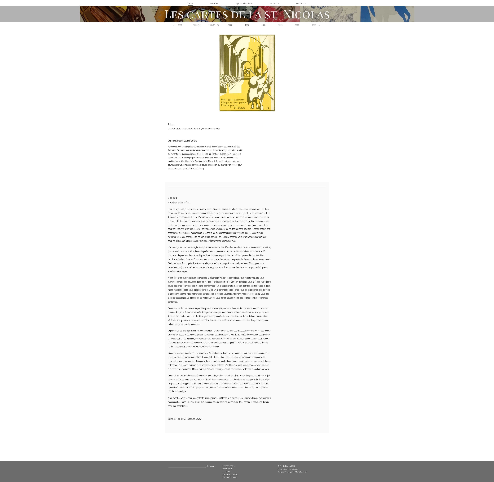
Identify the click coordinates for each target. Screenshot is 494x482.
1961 (264, 25)
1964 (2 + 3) (214, 25)
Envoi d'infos (301, 3)
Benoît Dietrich (301, 472)
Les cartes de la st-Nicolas (247, 13)
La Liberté (226, 471)
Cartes (190, 3)
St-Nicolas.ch (227, 468)
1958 (314, 25)
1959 (297, 25)
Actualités (214, 3)
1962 (247, 25)
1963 (230, 25)
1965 (180, 25)
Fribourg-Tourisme (229, 477)
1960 (280, 25)
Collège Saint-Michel (230, 474)
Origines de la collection (244, 3)
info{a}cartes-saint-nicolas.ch (288, 469)
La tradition (274, 3)
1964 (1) (196, 25)
